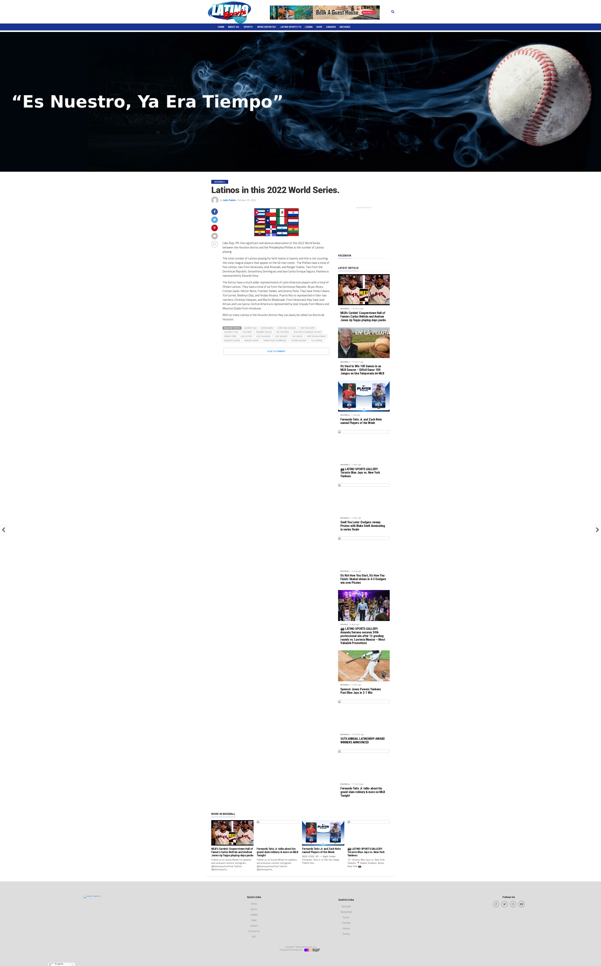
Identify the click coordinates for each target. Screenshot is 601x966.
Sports (248, 27)
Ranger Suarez (251, 340)
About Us (233, 27)
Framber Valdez (264, 332)
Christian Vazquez (287, 327)
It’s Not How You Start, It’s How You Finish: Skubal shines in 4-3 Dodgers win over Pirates (363, 579)
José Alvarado (263, 336)
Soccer (346, 917)
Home (221, 27)
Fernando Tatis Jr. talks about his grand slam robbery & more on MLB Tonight (362, 792)
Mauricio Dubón (232, 340)
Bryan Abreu (267, 327)
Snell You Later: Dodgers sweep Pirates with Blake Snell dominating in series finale (362, 525)
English (58, 964)
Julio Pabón (229, 200)
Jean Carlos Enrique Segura (307, 332)
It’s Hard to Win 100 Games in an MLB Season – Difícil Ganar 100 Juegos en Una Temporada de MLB (362, 369)
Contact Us (254, 931)
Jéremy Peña (230, 336)
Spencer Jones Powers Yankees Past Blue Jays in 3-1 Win (360, 691)
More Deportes (266, 27)
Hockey (346, 928)
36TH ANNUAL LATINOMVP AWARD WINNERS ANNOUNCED (362, 740)
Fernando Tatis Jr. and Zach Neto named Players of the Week (361, 421)
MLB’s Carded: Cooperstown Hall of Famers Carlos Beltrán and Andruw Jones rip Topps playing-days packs (363, 316)
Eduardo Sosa (231, 332)
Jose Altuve (246, 336)
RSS (254, 936)
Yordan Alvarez (299, 340)
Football (346, 923)
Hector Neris (282, 332)
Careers (331, 27)
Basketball (346, 912)
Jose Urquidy (281, 336)
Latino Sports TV (290, 27)
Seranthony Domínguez (275, 340)
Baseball (345, 308)
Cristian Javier (307, 327)
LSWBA (309, 27)
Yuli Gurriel (317, 340)
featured (247, 332)
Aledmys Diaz (250, 327)
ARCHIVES (345, 27)
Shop (319, 27)
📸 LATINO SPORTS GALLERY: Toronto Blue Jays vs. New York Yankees (360, 472)
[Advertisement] (364, 229)
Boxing (344, 624)
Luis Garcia (297, 336)
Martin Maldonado (316, 336)
